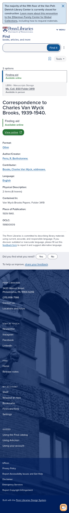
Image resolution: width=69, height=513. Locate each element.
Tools (59, 59)
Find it (53, 48)
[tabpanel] (34, 127)
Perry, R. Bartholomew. (15, 158)
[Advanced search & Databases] (63, 47)
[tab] (34, 76)
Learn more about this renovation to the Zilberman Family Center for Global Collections (31, 17)
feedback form (10, 245)
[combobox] (24, 47)
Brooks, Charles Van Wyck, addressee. (24, 169)
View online (11, 132)
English (7, 180)
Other (6, 147)
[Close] (63, 6)
